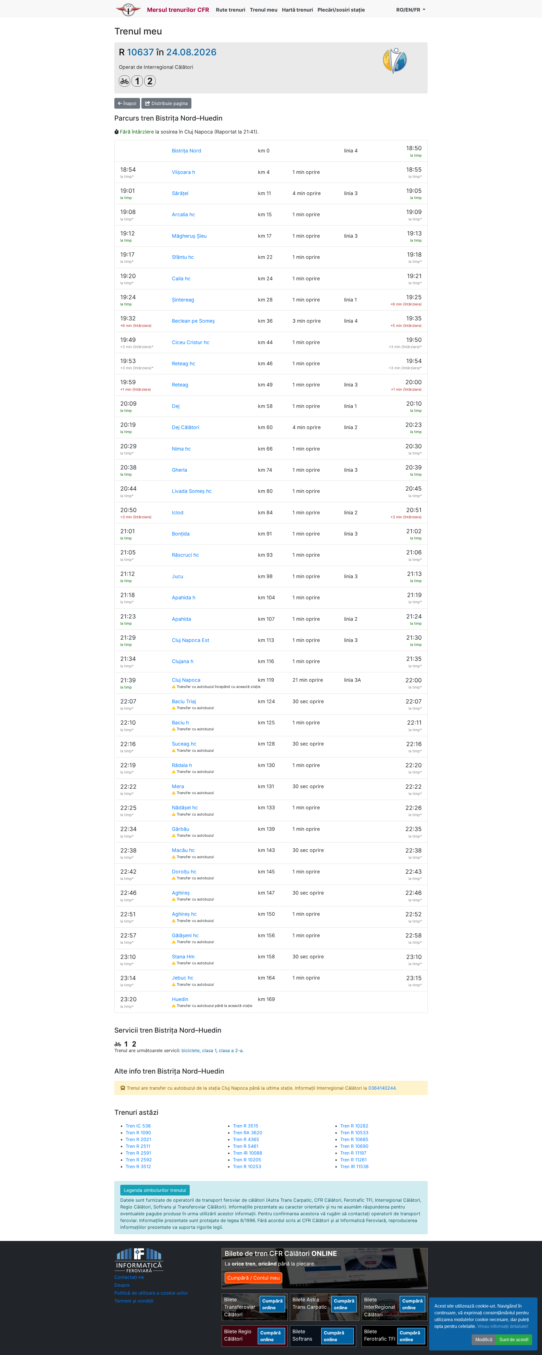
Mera (178, 786)
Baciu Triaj (184, 701)
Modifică (483, 1339)
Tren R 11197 (353, 1153)
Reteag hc (183, 363)
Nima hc (181, 449)
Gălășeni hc (185, 935)
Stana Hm (183, 957)
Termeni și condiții (133, 1301)
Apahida (181, 619)
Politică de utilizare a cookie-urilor (151, 1293)
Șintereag (183, 300)
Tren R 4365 (246, 1139)
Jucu (177, 576)
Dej (176, 406)
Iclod (177, 512)
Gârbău (180, 829)
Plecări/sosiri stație (341, 10)
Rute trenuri (230, 10)
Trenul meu (263, 10)
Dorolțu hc (184, 872)
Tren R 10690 (354, 1146)
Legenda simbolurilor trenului (155, 1190)
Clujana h (182, 661)
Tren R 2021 (138, 1139)
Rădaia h (182, 765)
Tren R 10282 (354, 1126)
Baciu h (180, 722)
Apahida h (183, 597)
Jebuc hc (182, 978)
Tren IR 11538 (354, 1166)
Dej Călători (185, 427)
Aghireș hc (184, 914)
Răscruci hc (185, 555)
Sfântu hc (183, 257)
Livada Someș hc (192, 491)
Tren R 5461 (245, 1146)
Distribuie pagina (169, 103)
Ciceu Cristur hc (190, 342)
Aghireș (181, 893)
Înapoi (129, 103)
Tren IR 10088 (247, 1153)
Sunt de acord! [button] (513, 1339)
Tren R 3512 (138, 1166)
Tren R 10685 (354, 1139)
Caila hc (181, 278)
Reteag (180, 385)
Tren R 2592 (139, 1159)
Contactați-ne (129, 1277)
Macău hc (183, 850)
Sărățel (180, 193)
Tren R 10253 (247, 1166)
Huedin (180, 999)
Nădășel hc (185, 807)
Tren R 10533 (354, 1132)
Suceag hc (184, 744)
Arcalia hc (183, 214)
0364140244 (381, 1088)
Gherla (179, 470)
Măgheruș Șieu (189, 236)
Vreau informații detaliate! (502, 1326)
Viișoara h (183, 172)
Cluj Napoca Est (190, 640)
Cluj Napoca (186, 680)
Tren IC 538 (138, 1126)
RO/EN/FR (408, 10)
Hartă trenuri (297, 10)
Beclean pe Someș (193, 321)
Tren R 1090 (138, 1132)
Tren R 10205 (247, 1159)
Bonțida (181, 534)
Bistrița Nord (186, 151)
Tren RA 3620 (247, 1132)
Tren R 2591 (138, 1153)
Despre (122, 1285)
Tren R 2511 (138, 1146)
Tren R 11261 (353, 1159)
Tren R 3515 (245, 1126)
